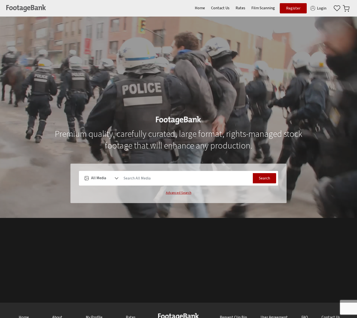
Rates (240, 8)
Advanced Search (178, 192)
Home (200, 8)
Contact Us (220, 8)
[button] (346, 8)
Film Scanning (263, 8)
